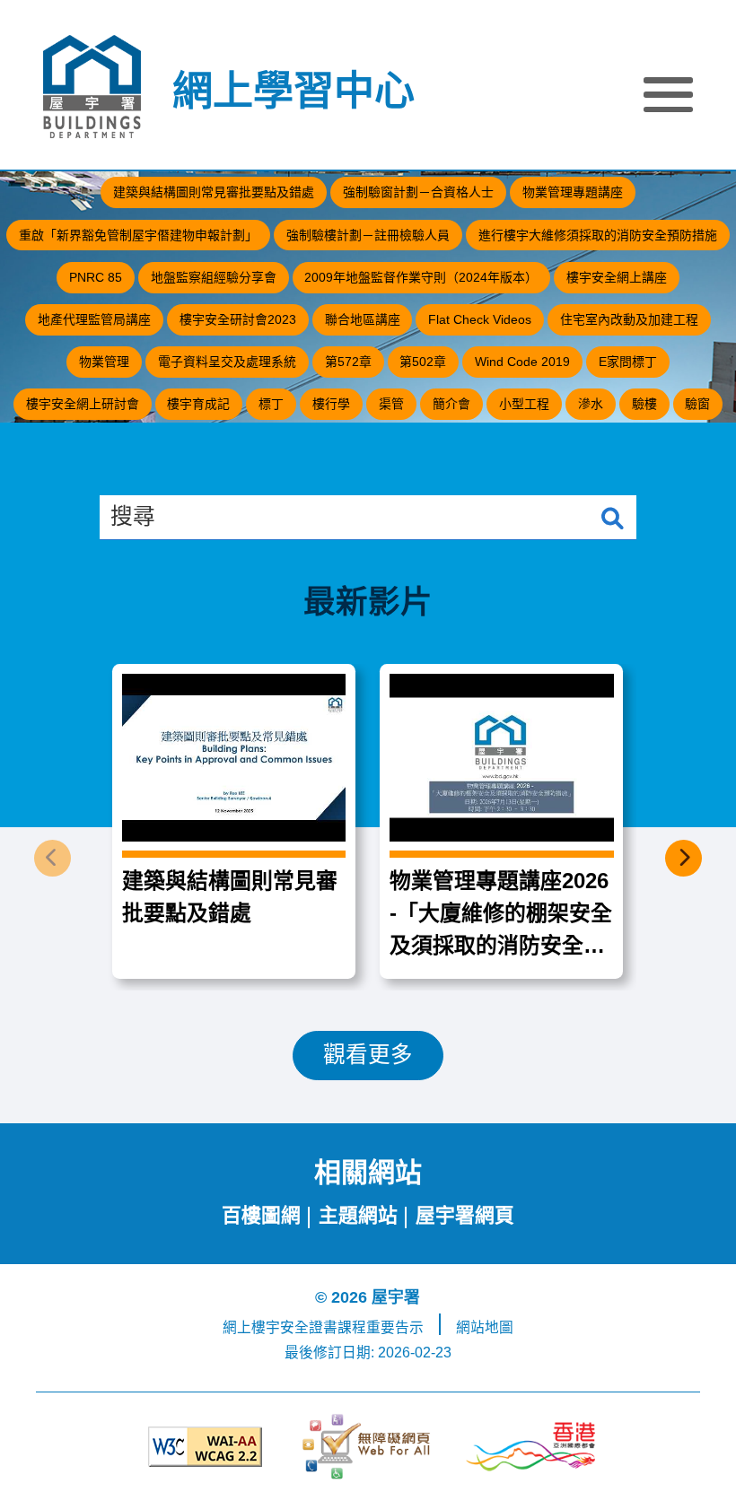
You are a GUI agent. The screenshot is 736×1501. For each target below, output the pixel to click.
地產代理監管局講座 (94, 319)
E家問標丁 (628, 361)
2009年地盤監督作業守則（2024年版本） (421, 277)
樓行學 (331, 404)
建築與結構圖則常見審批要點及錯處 (213, 192)
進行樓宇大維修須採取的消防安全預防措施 (597, 235)
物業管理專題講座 (572, 192)
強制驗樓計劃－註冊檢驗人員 (368, 235)
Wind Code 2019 (522, 361)
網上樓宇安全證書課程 (294, 1327)
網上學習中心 (293, 91)
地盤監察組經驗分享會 (213, 277)
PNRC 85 (95, 277)
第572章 (348, 361)
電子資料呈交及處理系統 (227, 361)
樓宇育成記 (198, 404)
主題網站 (358, 1215)
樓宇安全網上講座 (616, 277)
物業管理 (104, 361)
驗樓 (644, 404)
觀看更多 (368, 1055)
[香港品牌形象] (530, 1447)
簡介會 (451, 404)
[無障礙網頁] (367, 1446)
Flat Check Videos (479, 319)
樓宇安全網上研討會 (82, 404)
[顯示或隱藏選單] (668, 97)
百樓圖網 (261, 1215)
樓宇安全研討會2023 (238, 319)
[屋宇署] (92, 86)
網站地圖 (484, 1327)
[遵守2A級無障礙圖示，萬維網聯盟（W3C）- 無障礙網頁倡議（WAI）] (205, 1447)
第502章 (422, 361)
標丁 (271, 404)
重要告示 (395, 1327)
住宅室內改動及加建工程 (629, 319)
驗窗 (697, 404)
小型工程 (524, 404)
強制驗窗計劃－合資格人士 (418, 192)
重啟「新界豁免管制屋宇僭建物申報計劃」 (138, 235)
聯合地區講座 (362, 319)
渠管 (391, 404)
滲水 (590, 404)
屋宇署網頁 (465, 1215)
